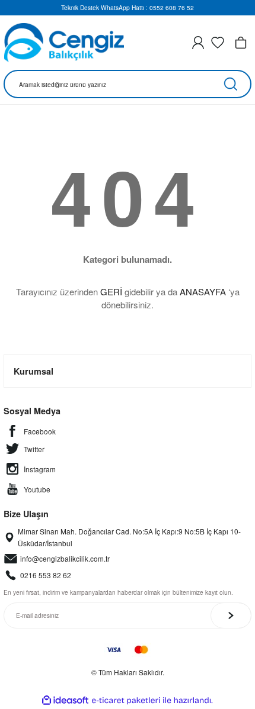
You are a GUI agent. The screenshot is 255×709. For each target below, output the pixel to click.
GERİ (111, 291)
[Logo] (64, 42)
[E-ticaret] (126, 700)
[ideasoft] (65, 700)
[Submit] (231, 615)
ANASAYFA (203, 291)
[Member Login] (198, 42)
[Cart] (240, 42)
